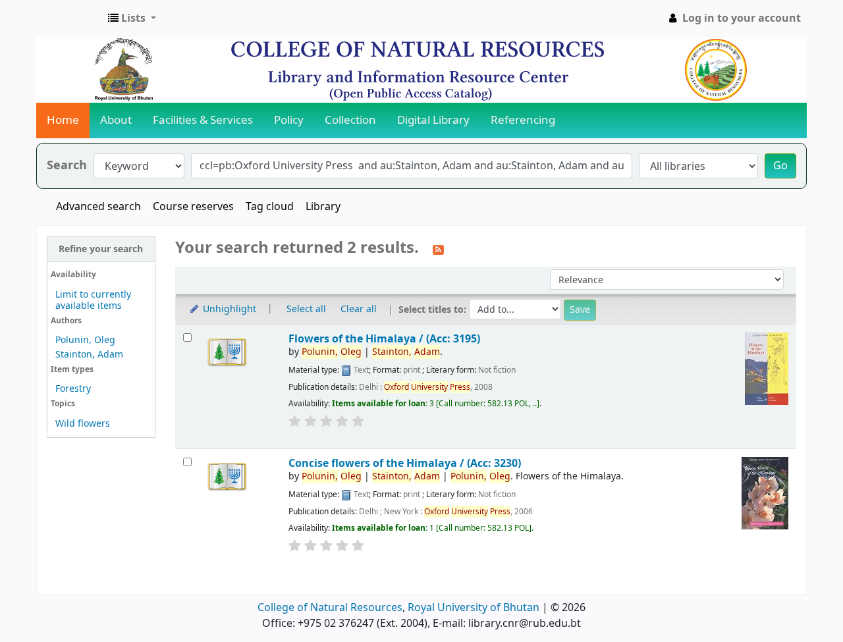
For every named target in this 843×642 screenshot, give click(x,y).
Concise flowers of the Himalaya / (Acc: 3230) (404, 463)
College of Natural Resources (330, 608)
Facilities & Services (203, 120)
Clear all (358, 309)
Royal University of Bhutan (473, 608)
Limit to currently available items (93, 300)
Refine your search (101, 249)
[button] (132, 18)
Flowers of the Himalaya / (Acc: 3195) (384, 338)
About (116, 120)
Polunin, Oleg (85, 340)
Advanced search (98, 207)
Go (780, 166)
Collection (350, 120)
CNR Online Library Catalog (70, 18)
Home (63, 120)
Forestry (73, 389)
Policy (289, 120)
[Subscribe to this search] (438, 248)
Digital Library (433, 120)
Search (67, 165)
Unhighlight (228, 309)
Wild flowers (82, 424)
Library (323, 207)
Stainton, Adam (89, 354)
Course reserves (193, 207)
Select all (306, 309)
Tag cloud (270, 207)
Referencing (523, 120)
